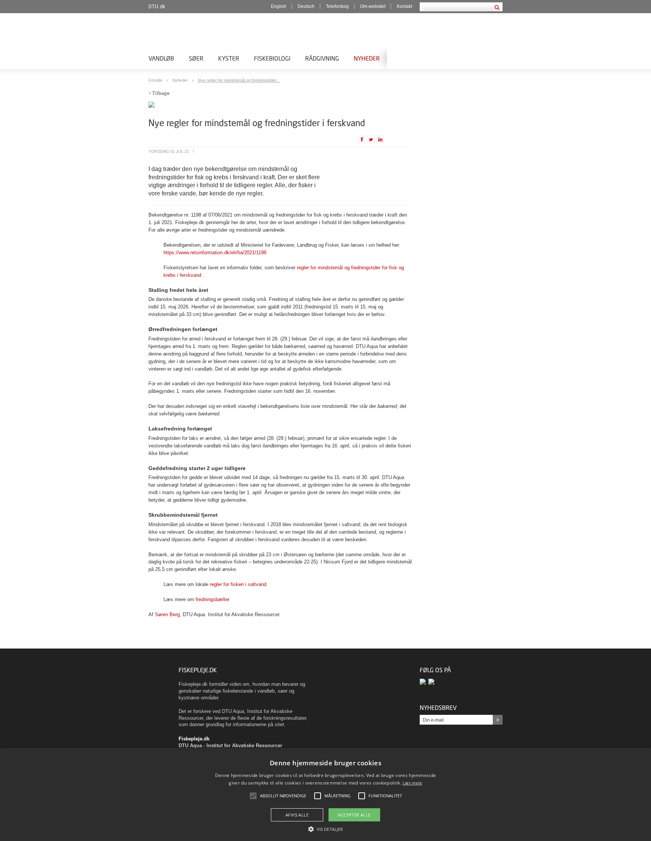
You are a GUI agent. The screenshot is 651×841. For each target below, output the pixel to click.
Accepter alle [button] (354, 815)
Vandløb (161, 58)
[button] (325, 828)
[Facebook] (424, 682)
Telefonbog (337, 6)
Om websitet (372, 6)
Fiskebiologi (272, 58)
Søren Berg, (168, 614)
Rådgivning (322, 58)
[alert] (325, 794)
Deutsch (306, 6)
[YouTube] (432, 682)
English (278, 6)
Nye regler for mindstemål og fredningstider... (239, 80)
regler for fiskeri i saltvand (238, 584)
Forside (156, 80)
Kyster (228, 58)
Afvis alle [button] (297, 815)
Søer (196, 58)
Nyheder (367, 58)
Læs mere (412, 783)
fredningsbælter (212, 599)
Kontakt (404, 6)
